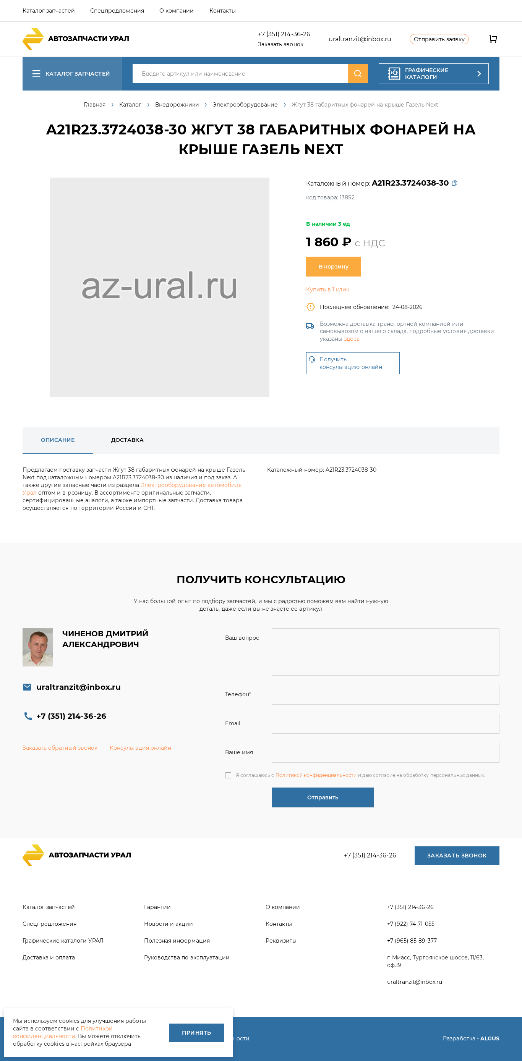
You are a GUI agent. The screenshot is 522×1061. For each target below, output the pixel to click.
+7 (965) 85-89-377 (412, 940)
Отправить (322, 797)
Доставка (127, 440)
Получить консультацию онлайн (350, 363)
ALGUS (489, 1038)
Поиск (358, 73)
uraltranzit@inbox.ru (360, 39)
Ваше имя (239, 752)
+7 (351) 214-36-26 (284, 34)
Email (232, 723)
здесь (352, 338)
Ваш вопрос (242, 637)
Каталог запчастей (77, 73)
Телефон (238, 694)
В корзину (334, 266)
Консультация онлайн (141, 747)
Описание (58, 440)
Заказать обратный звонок (60, 747)
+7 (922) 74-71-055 (410, 923)
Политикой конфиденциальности (316, 775)
